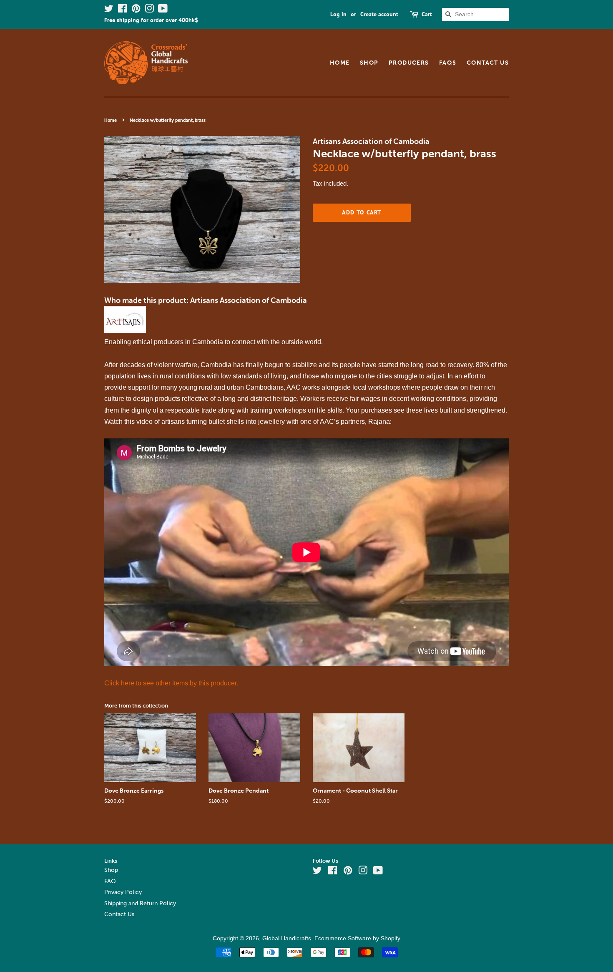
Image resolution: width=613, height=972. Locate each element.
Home (340, 62)
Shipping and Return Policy (140, 903)
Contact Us (488, 62)
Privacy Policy (123, 892)
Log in (338, 14)
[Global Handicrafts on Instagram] (149, 10)
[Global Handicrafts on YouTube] (163, 10)
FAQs (448, 62)
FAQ (110, 881)
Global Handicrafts (286, 938)
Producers (409, 62)
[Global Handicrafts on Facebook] (122, 10)
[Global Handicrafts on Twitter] (108, 10)
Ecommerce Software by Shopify (357, 938)
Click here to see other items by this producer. (171, 683)
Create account (379, 14)
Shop (369, 62)
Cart (427, 14)
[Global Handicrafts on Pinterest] (136, 10)
